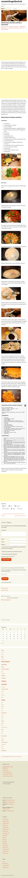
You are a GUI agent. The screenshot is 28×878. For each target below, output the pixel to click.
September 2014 (6, 833)
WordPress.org (6, 867)
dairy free (2, 695)
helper (2, 710)
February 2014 (5, 845)
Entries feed (5, 863)
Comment (4, 530)
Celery (3, 675)
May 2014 (4, 839)
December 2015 (6, 821)
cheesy (7, 28)
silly (2, 733)
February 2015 (5, 827)
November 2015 (6, 823)
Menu (2, 8)
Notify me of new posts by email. (9, 554)
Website (3, 544)
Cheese (3, 678)
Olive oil (2, 716)
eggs (2, 702)
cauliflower (2, 673)
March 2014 (5, 843)
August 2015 (5, 825)
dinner (2, 697)
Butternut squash (5, 669)
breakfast (4, 664)
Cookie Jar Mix (5, 770)
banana (2, 654)
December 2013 (6, 849)
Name (3, 539)
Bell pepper (23, 26)
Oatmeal (2, 714)
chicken (11, 28)
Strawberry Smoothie (20, 515)
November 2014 (6, 829)
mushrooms (4, 712)
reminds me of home (4, 727)
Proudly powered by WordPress (7, 875)
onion (2, 718)
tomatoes (2, 748)
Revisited (16, 26)
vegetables (3, 750)
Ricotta (2, 731)
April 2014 (4, 841)
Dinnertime (12, 26)
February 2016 (5, 819)
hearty (2, 708)
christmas (2, 691)
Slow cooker (4, 736)
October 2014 (5, 831)
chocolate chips (4, 689)
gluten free (2, 706)
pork (2, 723)
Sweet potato (4, 742)
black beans (3, 28)
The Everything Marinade (7, 774)
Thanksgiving (3, 744)
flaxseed (2, 704)
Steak (2, 740)
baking (2, 652)
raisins (2, 725)
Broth (2, 666)
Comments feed (6, 865)
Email (3, 541)
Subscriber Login (4, 590)
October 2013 (5, 853)
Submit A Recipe (4, 588)
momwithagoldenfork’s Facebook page (9, 782)
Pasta (2, 721)
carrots (2, 671)
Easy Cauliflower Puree (7, 772)
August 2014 (5, 835)
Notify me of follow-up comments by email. (12, 551)
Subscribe (5, 578)
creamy (20, 28)
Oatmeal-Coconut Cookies (8, 776)
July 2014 (4, 837)
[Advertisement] (14, 46)
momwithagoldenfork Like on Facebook (11, 756)
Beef (2, 656)
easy (3, 700)
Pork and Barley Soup (10, 800)
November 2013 (6, 851)
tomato (2, 746)
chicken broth (16, 28)
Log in (4, 861)
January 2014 (5, 847)
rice (23, 28)
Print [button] (25, 406)
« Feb (2, 643)
